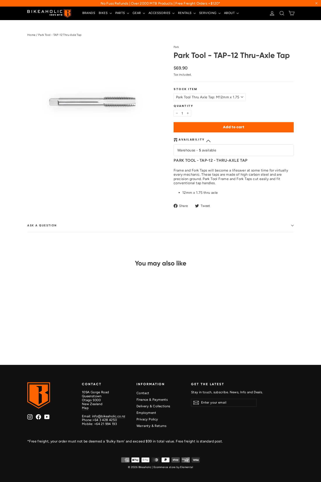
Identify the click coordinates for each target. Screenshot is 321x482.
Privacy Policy (147, 419)
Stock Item (185, 89)
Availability (192, 139)
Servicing (208, 13)
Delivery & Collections (153, 406)
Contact (142, 393)
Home (31, 34)
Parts (120, 13)
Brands (88, 13)
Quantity (183, 105)
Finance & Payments (152, 400)
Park (176, 47)
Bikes (103, 13)
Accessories (159, 13)
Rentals (185, 13)
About (229, 13)
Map (85, 408)
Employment (146, 413)
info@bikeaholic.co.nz (108, 416)
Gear (137, 13)
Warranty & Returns (151, 426)
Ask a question (42, 225)
